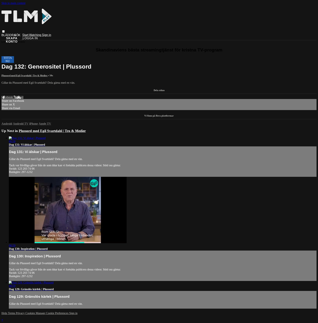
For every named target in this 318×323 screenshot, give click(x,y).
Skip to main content (13, 3)
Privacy (20, 313)
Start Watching (32, 35)
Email (20, 97)
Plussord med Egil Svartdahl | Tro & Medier (24, 75)
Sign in (46, 35)
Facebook (7, 97)
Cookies (30, 313)
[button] (3, 31)
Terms (12, 313)
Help (4, 313)
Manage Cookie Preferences (52, 313)
